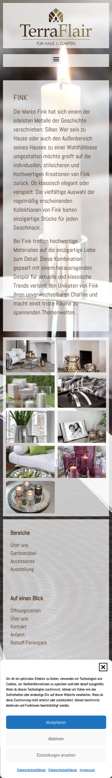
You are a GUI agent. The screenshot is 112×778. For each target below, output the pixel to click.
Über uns (19, 545)
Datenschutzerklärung (31, 770)
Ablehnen (56, 738)
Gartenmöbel (23, 553)
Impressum (87, 770)
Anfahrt (17, 634)
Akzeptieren (56, 722)
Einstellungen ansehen (56, 755)
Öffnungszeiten (25, 610)
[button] (103, 667)
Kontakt (18, 626)
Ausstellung (22, 569)
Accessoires (22, 561)
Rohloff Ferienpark (28, 642)
